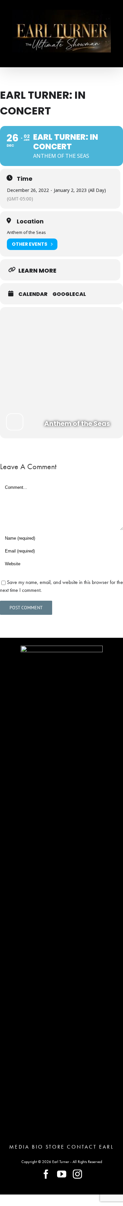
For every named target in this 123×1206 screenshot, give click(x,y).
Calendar (33, 294)
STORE (55, 1146)
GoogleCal (69, 294)
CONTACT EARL (90, 1146)
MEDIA (19, 1146)
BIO (37, 1146)
